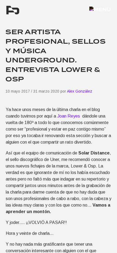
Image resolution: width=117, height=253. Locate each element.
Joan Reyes (69, 116)
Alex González (79, 91)
